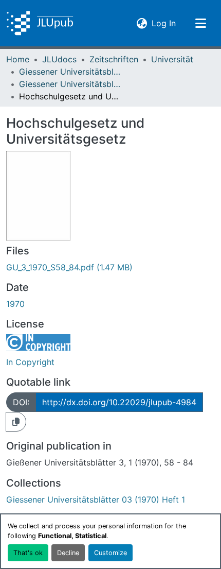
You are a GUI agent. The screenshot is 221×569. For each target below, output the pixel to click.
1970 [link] (15, 304)
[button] (39, 23)
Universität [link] (172, 59)
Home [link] (17, 59)
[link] (110, 267)
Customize (110, 553)
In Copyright (30, 362)
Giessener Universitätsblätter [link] (70, 71)
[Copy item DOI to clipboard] (16, 422)
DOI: (21, 402)
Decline (68, 553)
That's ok (28, 553)
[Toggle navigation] (200, 23)
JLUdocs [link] (59, 59)
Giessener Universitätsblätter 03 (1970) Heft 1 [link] (70, 84)
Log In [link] (164, 23)
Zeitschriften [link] (113, 59)
